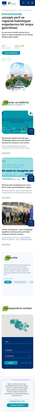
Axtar (11, 363)
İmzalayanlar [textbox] (9, 356)
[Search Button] (28, 3)
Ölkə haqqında (11, 53)
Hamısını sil (24, 363)
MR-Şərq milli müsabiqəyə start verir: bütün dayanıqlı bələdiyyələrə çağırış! (16, 186)
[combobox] (17, 342)
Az (23, 3)
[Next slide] (9, 59)
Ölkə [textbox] (7, 342)
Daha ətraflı (6, 153)
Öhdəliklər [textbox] (8, 350)
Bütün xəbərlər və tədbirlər (12, 105)
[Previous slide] (4, 59)
